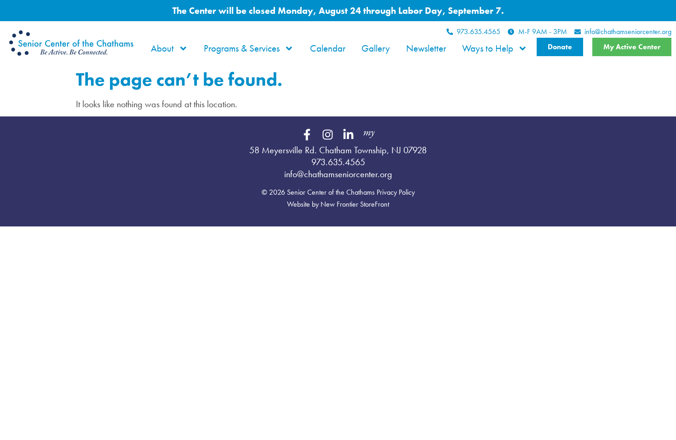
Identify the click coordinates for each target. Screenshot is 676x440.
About (162, 48)
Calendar (327, 48)
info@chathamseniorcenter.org (338, 174)
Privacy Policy (396, 192)
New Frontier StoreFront (355, 204)
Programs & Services (242, 48)
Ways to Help (487, 48)
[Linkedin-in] (348, 135)
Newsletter (426, 48)
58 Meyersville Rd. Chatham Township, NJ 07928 (338, 150)
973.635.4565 (338, 162)
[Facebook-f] (307, 135)
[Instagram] (328, 135)
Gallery (375, 48)
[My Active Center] (369, 135)
